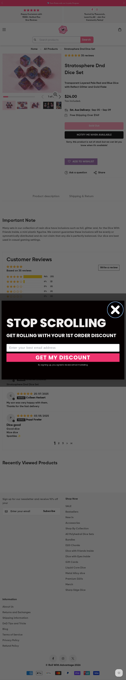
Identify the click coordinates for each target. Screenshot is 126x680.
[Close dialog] (115, 310)
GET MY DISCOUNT (63, 357)
